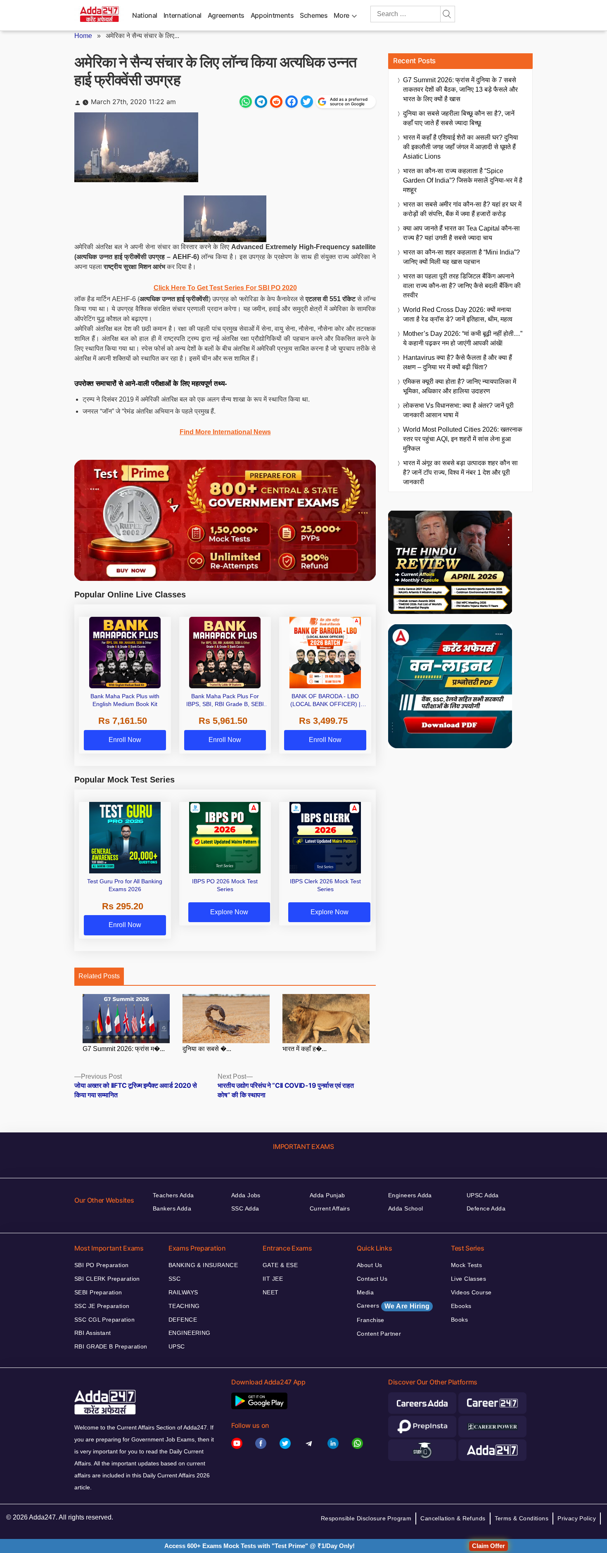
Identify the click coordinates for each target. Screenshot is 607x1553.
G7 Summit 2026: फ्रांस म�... (124, 1048)
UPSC (176, 1346)
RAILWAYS (183, 1292)
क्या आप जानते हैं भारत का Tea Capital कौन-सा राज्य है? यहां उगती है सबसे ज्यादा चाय (461, 233)
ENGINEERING (189, 1332)
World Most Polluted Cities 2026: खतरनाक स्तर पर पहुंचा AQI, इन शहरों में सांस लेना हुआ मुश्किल (462, 439)
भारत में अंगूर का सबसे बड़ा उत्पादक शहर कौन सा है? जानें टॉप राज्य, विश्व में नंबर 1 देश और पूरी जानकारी (460, 472)
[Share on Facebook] (291, 101)
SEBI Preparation (98, 1292)
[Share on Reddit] (276, 101)
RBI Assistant (92, 1332)
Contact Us (372, 1278)
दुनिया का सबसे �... (207, 1048)
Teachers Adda (173, 1195)
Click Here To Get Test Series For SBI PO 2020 (225, 287)
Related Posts (99, 976)
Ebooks (461, 1306)
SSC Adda (245, 1208)
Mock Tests (466, 1265)
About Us (369, 1265)
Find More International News (225, 431)
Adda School (405, 1208)
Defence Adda (486, 1208)
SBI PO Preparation (101, 1265)
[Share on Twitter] (307, 101)
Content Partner (379, 1333)
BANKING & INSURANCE (203, 1265)
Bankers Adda (172, 1208)
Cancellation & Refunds (452, 1518)
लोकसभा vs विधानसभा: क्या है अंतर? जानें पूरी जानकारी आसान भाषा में (458, 410)
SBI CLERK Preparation (107, 1278)
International (183, 15)
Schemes (313, 15)
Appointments (272, 15)
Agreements (226, 15)
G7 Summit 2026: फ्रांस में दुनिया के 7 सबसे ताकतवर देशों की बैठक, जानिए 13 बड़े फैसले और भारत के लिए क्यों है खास (460, 89)
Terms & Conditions (522, 1518)
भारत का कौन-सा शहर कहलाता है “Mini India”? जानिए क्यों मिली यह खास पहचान (461, 257)
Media (365, 1292)
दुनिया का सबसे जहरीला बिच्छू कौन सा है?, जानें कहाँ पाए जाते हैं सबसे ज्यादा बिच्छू (459, 118)
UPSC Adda (483, 1195)
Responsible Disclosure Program (366, 1518)
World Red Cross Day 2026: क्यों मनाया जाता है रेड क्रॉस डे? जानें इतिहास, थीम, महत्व (457, 314)
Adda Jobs (246, 1195)
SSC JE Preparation (102, 1306)
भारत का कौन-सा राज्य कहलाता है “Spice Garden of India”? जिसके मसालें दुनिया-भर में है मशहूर (462, 180)
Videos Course (471, 1292)
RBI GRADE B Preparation (110, 1346)
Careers (393, 1306)
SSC (174, 1278)
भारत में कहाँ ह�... (304, 1048)
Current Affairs (330, 1208)
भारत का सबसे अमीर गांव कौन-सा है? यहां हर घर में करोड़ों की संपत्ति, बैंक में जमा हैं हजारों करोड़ (462, 209)
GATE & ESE (280, 1265)
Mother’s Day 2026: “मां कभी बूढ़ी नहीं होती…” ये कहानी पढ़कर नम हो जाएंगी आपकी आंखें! (462, 338)
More (341, 15)
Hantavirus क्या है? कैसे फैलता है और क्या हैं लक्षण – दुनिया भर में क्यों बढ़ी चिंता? (457, 362)
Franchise (370, 1320)
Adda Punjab (327, 1195)
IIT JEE (273, 1278)
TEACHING (183, 1306)
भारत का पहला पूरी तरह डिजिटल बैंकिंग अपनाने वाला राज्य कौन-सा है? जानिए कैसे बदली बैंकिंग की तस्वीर (462, 286)
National (144, 15)
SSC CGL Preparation (104, 1319)
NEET (271, 1292)
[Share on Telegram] (261, 101)
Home (83, 35)
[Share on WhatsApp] (245, 101)
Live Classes (468, 1278)
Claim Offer (488, 1545)
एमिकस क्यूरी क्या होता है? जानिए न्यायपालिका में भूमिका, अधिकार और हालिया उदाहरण (459, 386)
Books (459, 1319)
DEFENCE (182, 1319)
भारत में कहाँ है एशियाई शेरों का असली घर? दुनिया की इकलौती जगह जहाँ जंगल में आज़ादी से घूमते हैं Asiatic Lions (460, 147)
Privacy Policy (576, 1518)
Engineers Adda (410, 1195)
